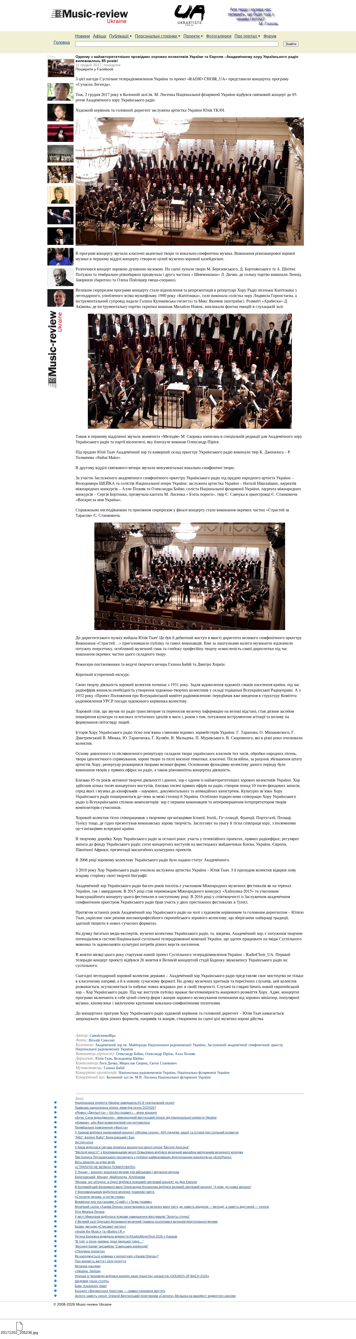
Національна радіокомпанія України (147, 1073)
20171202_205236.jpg (19, 1332)
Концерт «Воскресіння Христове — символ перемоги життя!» (120, 1291)
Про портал (246, 36)
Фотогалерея (218, 36)
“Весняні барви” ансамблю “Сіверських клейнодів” (111, 1246)
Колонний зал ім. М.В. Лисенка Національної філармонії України (159, 1077)
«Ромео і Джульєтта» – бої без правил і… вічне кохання (116, 1112)
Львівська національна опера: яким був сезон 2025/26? (115, 1108)
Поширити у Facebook (94, 69)
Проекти (192, 36)
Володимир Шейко (129, 1059)
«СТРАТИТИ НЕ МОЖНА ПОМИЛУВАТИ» (105, 1167)
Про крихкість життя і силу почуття (100, 1261)
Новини (82, 36)
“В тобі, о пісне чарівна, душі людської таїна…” (109, 1241)
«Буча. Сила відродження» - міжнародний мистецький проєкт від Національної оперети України (146, 1117)
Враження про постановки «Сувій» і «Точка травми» (113, 1202)
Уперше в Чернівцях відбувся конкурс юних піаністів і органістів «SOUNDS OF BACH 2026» (142, 1276)
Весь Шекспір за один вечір (95, 1162)
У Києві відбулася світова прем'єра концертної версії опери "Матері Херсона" (132, 1147)
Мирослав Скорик (133, 1063)
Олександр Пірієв (159, 1054)
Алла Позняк (185, 1054)
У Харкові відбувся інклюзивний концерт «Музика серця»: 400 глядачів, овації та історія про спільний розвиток (156, 1132)
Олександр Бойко (129, 1054)
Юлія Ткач (103, 1059)
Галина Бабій (114, 1068)
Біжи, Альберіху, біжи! (91, 1286)
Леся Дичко (108, 1063)
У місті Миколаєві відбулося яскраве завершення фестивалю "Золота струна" (132, 1217)
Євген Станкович (163, 1063)
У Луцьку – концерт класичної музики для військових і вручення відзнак (127, 1172)
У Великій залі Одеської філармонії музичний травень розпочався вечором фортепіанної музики (146, 1221)
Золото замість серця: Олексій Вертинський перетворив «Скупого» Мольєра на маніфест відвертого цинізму (155, 1296)
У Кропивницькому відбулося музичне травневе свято (115, 1192)
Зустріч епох (84, 1142)
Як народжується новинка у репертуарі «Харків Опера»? (117, 1256)
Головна (62, 42)
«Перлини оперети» (90, 1251)
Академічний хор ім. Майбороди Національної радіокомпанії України (150, 1045)
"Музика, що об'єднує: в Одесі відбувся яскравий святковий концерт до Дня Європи (136, 1182)
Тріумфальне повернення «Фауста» (101, 1127)
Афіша (99, 36)
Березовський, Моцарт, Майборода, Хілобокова (110, 1177)
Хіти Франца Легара (90, 1212)
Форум (269, 36)
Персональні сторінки (156, 36)
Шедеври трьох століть (92, 1281)
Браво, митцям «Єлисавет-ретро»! (100, 1226)
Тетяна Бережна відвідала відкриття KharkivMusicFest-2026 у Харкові (126, 1236)
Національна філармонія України (203, 1073)
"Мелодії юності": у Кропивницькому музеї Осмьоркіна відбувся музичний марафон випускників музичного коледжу (159, 1152)
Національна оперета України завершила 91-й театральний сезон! (124, 1103)
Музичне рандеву (88, 1266)
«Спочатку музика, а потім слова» (100, 1197)
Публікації (119, 36)
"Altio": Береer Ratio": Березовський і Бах (104, 1137)
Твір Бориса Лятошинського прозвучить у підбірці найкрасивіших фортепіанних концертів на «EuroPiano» (153, 1157)
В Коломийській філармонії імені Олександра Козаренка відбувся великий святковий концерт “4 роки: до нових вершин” (163, 1187)
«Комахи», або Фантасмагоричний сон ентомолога (112, 1122)
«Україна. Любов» (88, 1271)
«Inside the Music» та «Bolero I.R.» (100, 1231)
